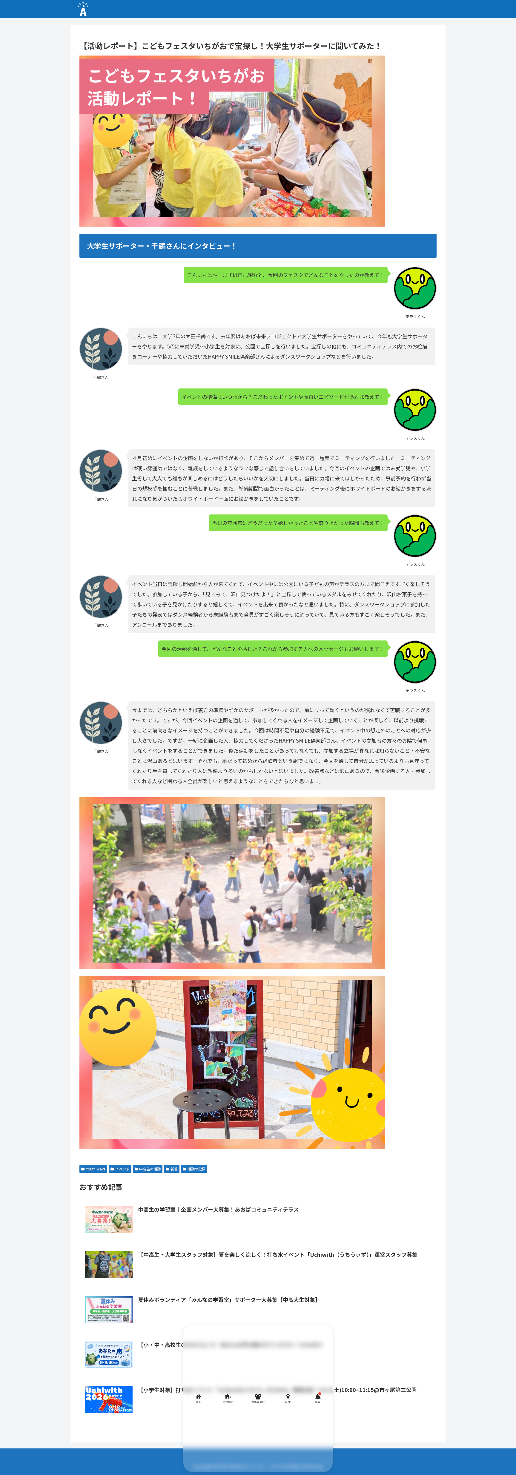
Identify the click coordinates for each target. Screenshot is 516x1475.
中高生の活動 (150, 1168)
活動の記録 (196, 1168)
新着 (174, 1168)
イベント (122, 1168)
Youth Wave (95, 1168)
